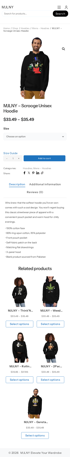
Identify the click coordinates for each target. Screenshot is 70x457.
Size (6, 128)
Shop (15, 28)
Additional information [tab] (45, 184)
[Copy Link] (42, 173)
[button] (63, 49)
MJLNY (8, 7)
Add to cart (44, 158)
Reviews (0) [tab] (35, 192)
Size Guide (10, 153)
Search (60, 13)
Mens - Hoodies (40, 28)
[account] (66, 7)
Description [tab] (17, 184)
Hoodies (25, 28)
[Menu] (59, 7)
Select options (19, 324)
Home (6, 28)
